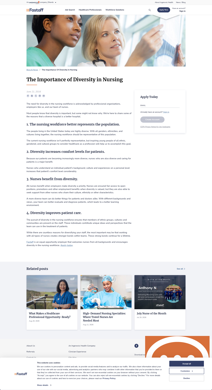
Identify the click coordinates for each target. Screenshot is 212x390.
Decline (186, 378)
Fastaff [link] (29, 242)
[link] (164, 2)
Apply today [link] (66, 245)
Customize (185, 371)
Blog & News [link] (32, 69)
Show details (42, 385)
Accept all (186, 364)
